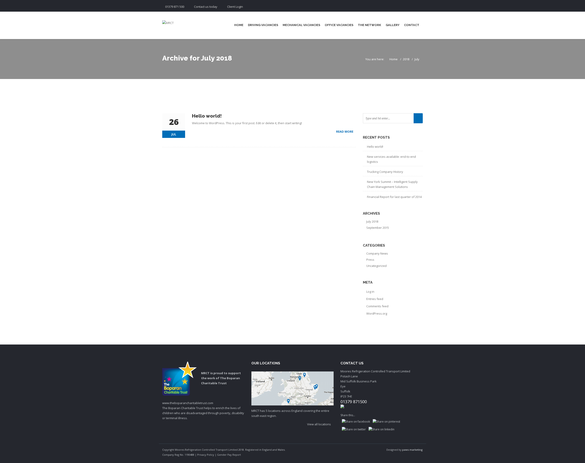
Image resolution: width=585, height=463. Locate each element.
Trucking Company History (385, 172)
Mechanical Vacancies (301, 25)
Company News (377, 253)
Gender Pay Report (229, 454)
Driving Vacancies (263, 25)
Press (370, 260)
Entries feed (374, 299)
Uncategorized (376, 266)
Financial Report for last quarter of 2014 (394, 197)
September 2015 (377, 228)
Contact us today (205, 7)
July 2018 (372, 221)
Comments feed (377, 306)
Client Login (235, 7)
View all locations (319, 424)
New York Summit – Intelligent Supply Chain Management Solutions (392, 184)
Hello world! (375, 147)
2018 (406, 59)
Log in (370, 291)
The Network (369, 25)
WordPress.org (376, 313)
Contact (411, 25)
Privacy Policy (205, 454)
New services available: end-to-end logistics (391, 159)
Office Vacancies (339, 25)
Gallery (392, 25)
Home (238, 25)
